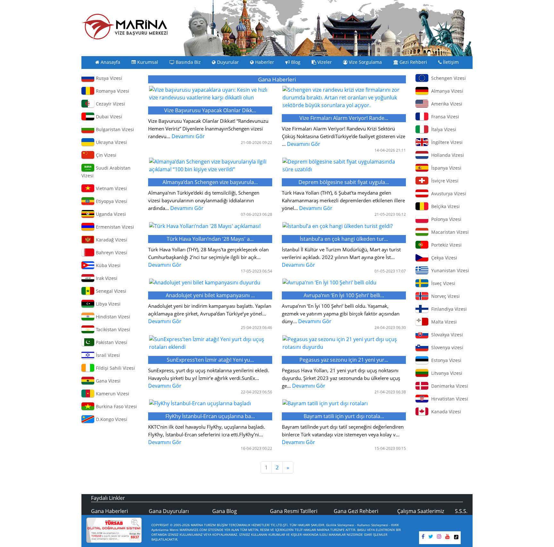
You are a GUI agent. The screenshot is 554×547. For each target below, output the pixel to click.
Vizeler (324, 62)
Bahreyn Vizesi (111, 252)
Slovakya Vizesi (446, 335)
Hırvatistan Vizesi (448, 399)
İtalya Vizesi (442, 129)
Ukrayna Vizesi (111, 142)
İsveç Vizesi (442, 283)
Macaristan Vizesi (449, 232)
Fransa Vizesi (444, 117)
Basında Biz (187, 62)
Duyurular (227, 62)
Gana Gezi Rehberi (356, 511)
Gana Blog (224, 511)
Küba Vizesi (108, 265)
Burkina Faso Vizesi (116, 406)
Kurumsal (147, 62)
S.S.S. (461, 511)
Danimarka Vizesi (448, 386)
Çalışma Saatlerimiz (420, 511)
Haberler (264, 62)
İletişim (450, 62)
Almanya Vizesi (446, 91)
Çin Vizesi (105, 155)
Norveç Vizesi (444, 296)
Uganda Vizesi (110, 214)
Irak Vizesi (106, 278)
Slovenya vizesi (446, 347)
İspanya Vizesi (445, 168)
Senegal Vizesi (110, 291)
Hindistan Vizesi (112, 317)
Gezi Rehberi (412, 62)
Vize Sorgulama (365, 62)
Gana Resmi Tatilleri (293, 511)
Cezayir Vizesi (110, 104)
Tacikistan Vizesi (112, 329)
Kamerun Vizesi (112, 394)
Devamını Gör (208, 123)
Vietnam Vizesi (111, 188)
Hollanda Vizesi (446, 155)
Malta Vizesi (443, 322)
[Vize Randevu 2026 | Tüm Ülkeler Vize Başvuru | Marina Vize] (124, 26)
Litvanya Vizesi (445, 373)
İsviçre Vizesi (443, 181)
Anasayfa (109, 62)
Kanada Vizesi (445, 411)
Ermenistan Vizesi (114, 227)
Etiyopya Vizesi (111, 201)
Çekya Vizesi (443, 258)
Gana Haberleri (109, 511)
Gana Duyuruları (169, 511)
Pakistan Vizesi (111, 342)
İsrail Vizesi (107, 355)
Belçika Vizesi (444, 206)
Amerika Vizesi (445, 104)
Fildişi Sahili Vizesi (115, 368)
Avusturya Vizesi (447, 193)
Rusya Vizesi (108, 78)
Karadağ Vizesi (111, 240)
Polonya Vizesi (445, 219)
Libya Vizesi (108, 304)
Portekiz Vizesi (445, 245)
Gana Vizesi (108, 381)
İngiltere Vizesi (446, 142)
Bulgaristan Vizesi (114, 129)
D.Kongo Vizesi (111, 419)
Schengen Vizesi (447, 78)
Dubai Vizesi (108, 117)
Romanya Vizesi (112, 91)
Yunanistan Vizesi (449, 270)
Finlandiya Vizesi (448, 309)
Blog (295, 62)
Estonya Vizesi (445, 360)
